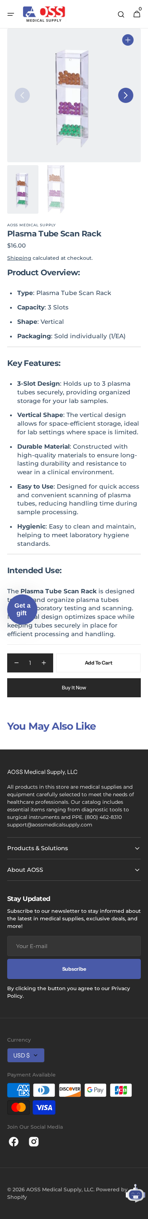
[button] (11, 14)
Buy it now (74, 687)
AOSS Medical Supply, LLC (59, 1189)
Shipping (19, 258)
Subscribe (74, 969)
